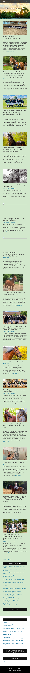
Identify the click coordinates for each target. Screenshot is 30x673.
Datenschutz (6, 612)
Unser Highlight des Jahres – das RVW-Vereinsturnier (13, 219)
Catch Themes (18, 670)
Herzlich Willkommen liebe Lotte (13, 362)
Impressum (5, 661)
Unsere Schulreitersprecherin (10, 624)
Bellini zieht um (6, 603)
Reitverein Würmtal (15, 8)
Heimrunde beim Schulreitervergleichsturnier (12, 37)
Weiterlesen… (10, 51)
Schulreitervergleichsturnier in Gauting (12, 591)
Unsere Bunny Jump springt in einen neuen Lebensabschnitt (14, 293)
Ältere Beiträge (7, 559)
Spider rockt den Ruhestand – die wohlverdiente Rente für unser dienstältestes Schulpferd (13, 149)
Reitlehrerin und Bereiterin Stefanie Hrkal (13, 639)
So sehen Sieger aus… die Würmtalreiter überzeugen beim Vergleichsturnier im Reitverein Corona (13, 537)
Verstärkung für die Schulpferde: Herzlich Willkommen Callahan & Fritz (13, 425)
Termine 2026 (6, 630)
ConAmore (13, 40)
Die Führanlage (6, 637)
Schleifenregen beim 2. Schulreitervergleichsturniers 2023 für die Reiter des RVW (14, 254)
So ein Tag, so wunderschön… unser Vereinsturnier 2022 (14, 391)
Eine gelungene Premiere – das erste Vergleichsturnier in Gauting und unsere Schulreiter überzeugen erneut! (15, 498)
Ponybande (5, 627)
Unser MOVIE (6, 642)
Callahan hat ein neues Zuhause (10, 601)
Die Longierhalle (7, 636)
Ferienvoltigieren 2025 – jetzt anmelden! (12, 594)
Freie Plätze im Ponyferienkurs (10, 596)
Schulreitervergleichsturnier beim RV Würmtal (13, 582)
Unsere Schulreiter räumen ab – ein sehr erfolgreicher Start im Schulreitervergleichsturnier (14, 112)
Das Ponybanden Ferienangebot (10, 593)
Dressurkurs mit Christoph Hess (10, 600)
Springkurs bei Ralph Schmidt (10, 604)
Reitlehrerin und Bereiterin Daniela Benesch (13, 628)
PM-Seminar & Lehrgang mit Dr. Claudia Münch (14, 587)
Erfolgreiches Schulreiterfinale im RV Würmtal (13, 581)
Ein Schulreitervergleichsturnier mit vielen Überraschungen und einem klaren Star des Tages (14, 328)
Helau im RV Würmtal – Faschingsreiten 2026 (13, 579)
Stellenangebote (7, 634)
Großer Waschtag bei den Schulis (13, 462)
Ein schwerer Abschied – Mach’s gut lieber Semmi (14, 185)
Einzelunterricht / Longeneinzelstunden (12, 631)
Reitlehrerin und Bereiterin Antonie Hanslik (13, 643)
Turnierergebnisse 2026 (8, 645)
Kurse (4, 633)
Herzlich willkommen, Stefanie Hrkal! (11, 578)
